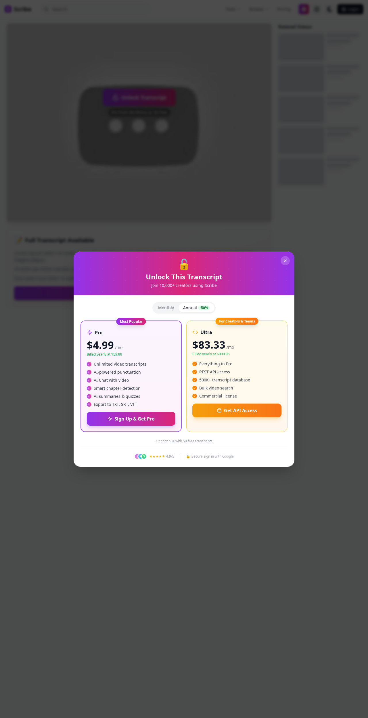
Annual (195, 307)
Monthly (166, 307)
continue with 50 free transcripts (186, 441)
